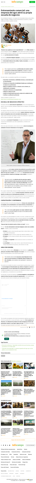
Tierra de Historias (5, 457)
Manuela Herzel (4, 417)
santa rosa (18, 476)
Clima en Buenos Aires (6, 459)
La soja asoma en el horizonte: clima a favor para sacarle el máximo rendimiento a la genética (6, 392)
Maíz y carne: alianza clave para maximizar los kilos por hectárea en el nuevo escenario (29, 391)
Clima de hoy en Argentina (22, 457)
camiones (16, 473)
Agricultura (19, 449)
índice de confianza (4, 473)
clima (14, 476)
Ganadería (16, 454)
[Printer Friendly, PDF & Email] (34, 327)
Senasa (25, 449)
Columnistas (27, 417)
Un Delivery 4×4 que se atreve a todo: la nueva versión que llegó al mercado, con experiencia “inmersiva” (29, 413)
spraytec (3, 355)
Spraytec (12, 6)
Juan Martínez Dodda (17, 436)
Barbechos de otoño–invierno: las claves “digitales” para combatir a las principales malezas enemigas (6, 374)
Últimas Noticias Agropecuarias (8, 449)
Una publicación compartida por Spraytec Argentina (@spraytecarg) (13, 313)
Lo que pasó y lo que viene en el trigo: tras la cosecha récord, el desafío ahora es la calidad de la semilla (17, 392)
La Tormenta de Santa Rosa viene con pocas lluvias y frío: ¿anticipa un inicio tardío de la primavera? (6, 431)
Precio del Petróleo (14, 467)
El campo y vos (4, 454)
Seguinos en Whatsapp (32, 2)
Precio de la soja (4, 464)
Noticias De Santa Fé (5, 462)
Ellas (10, 454)
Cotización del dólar (5, 451)
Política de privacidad (30, 445)
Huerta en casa (23, 454)
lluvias (12, 457)
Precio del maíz (13, 464)
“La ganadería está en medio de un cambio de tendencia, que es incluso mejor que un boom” (29, 430)
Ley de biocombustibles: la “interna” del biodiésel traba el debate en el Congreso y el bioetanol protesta (6, 413)
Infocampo (2, 6)
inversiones (11, 473)
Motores (30, 454)
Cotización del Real (26, 451)
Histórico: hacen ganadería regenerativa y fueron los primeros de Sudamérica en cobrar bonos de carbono (18, 431)
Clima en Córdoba (16, 459)
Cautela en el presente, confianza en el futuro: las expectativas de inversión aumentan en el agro (17, 413)
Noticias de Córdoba (16, 462)
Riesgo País (25, 462)
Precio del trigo (21, 464)
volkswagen (22, 473)
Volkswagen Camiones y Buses (6, 476)
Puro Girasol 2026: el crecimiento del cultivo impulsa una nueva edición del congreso (17, 373)
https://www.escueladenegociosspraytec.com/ (11, 99)
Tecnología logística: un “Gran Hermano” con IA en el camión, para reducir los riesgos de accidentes (29, 374)
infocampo (3, 378)
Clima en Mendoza (26, 459)
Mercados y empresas (8, 6)
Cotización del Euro (16, 451)
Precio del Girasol (5, 467)
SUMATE (6, 338)
